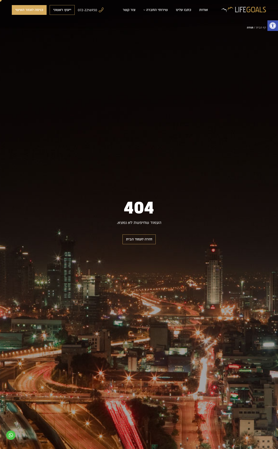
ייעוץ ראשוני (62, 10)
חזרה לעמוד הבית (139, 239)
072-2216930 (87, 10)
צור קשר (129, 10)
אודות (203, 10)
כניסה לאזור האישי (29, 10)
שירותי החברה (157, 10)
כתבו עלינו (183, 10)
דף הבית (261, 27)
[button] (272, 25)
